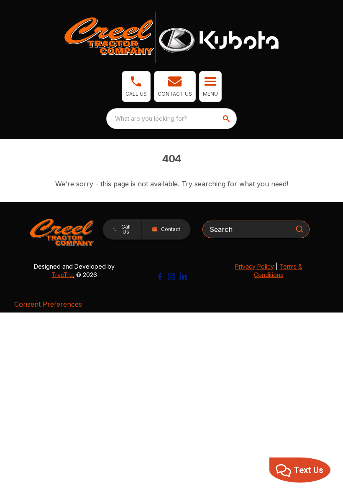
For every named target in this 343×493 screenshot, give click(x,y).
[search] (227, 118)
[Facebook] (160, 276)
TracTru (62, 274)
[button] (136, 86)
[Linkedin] (183, 276)
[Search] (299, 229)
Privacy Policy (254, 266)
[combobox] (171, 119)
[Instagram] (171, 276)
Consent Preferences (48, 304)
